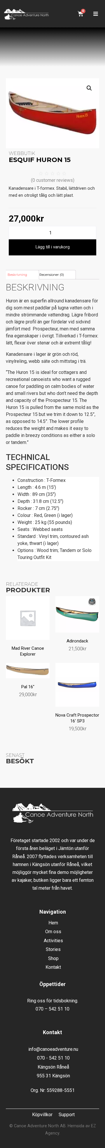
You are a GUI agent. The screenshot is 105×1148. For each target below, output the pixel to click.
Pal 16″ (27, 686)
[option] (52, 505)
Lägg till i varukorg (53, 247)
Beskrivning (17, 275)
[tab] (21, 274)
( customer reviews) (52, 180)
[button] (95, 14)
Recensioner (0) (51, 275)
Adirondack (77, 641)
